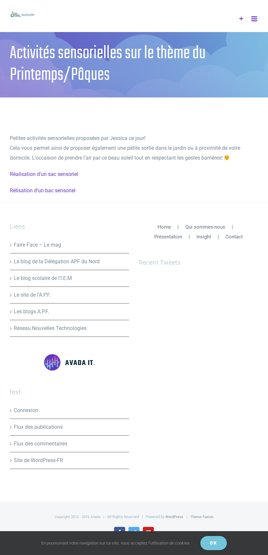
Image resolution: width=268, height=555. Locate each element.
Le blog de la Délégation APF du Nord (57, 261)
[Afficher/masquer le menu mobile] (254, 18)
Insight (203, 237)
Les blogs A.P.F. (31, 311)
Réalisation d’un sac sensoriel (44, 174)
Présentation (168, 237)
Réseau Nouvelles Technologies (50, 328)
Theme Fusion (201, 517)
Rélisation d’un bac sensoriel (42, 190)
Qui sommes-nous (205, 227)
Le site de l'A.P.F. (32, 295)
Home (164, 227)
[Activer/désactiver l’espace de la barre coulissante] (241, 18)
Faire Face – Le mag (37, 245)
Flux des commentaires (40, 444)
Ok (213, 543)
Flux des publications (38, 427)
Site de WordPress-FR (38, 460)
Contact (234, 237)
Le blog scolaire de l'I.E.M (43, 278)
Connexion (26, 410)
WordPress (174, 517)
